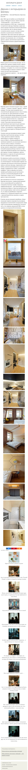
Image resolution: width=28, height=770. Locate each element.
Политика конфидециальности (7, 766)
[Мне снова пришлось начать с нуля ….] (14, 671)
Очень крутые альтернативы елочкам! (12, 751)
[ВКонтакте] (8, 548)
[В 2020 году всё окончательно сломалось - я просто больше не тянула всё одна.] (14, 638)
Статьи (20, 5)
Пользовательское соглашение (11, 764)
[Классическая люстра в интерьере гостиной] (14, 609)
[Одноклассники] (19, 548)
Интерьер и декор (14, 3)
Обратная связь (5, 768)
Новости (14, 5)
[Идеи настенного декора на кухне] (14, 562)
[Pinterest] (14, 548)
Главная (8, 5)
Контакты (3, 764)
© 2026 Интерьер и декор (6, 762)
